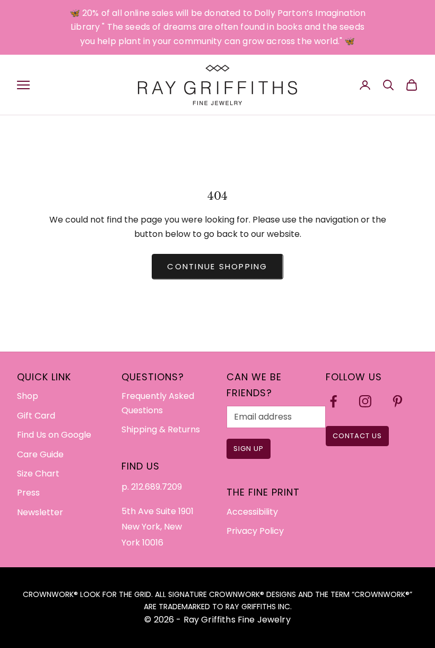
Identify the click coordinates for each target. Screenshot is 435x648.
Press (28, 493)
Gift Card (36, 416)
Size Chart (38, 473)
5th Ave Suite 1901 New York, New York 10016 (157, 527)
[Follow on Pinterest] (397, 401)
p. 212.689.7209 (151, 487)
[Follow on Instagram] (365, 401)
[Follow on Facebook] (333, 401)
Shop (27, 396)
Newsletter (40, 512)
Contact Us (357, 436)
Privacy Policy (255, 531)
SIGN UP (248, 449)
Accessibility (252, 512)
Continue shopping (217, 266)
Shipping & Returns (160, 429)
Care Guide (40, 454)
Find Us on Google (54, 435)
